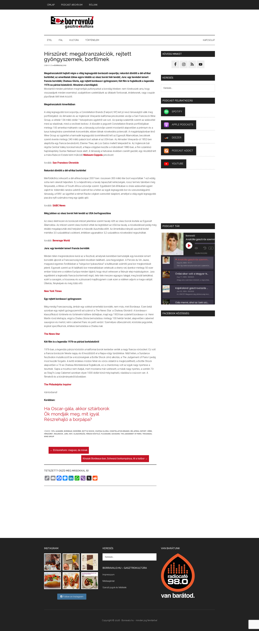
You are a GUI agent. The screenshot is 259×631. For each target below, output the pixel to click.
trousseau (147, 434)
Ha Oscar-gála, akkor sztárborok (76, 408)
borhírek (77, 431)
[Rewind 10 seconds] (205, 248)
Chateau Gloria (102, 431)
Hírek (149, 431)
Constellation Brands (120, 431)
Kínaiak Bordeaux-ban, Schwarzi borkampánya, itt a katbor (115, 458)
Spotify (177, 111)
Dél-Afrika (134, 431)
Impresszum (109, 574)
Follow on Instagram (73, 596)
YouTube (177, 163)
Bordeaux (68, 431)
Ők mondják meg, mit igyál (71, 414)
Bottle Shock (88, 431)
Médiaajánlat (109, 581)
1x (211, 248)
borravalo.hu (72, 22)
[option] (187, 263)
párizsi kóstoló (93, 434)
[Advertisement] (160, 22)
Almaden (59, 431)
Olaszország (79, 434)
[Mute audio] (198, 248)
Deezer (176, 137)
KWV (71, 434)
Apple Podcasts (182, 124)
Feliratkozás (201, 253)
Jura (66, 434)
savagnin (116, 434)
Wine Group (49, 437)
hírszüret (48, 434)
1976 (53, 431)
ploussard (106, 434)
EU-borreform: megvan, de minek (68, 450)
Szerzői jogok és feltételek (115, 587)
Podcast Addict (182, 150)
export (143, 431)
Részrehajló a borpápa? (68, 419)
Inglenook (58, 434)
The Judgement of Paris (131, 434)
